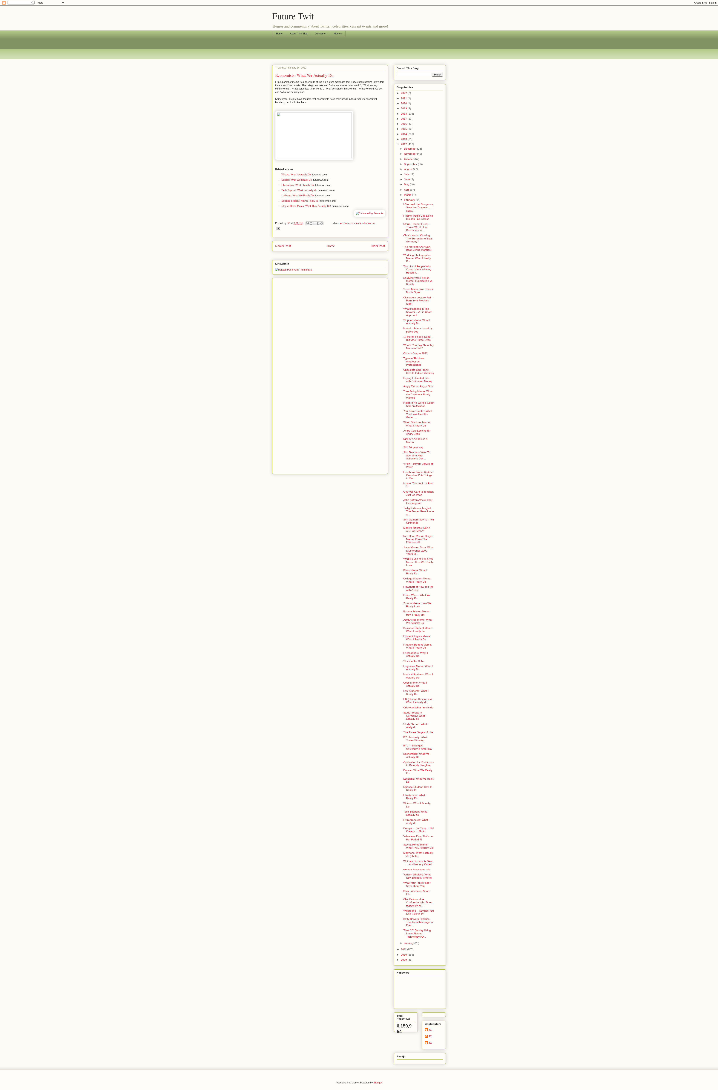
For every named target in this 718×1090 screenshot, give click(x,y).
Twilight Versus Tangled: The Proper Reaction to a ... (418, 511)
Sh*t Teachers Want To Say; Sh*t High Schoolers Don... (416, 455)
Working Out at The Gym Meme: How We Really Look (418, 562)
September (411, 164)
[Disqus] (330, 326)
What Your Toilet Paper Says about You (416, 884)
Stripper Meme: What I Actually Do (416, 322)
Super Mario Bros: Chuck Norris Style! (418, 291)
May (407, 184)
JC (430, 1029)
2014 (404, 134)
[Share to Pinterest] (321, 223)
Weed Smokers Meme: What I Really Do (416, 424)
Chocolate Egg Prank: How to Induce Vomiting (418, 371)
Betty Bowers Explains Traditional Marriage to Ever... (418, 922)
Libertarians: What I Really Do (297, 185)
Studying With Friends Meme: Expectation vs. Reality (418, 281)
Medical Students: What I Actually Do (418, 676)
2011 (404, 949)
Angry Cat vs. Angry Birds (418, 386)
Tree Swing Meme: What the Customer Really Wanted (417, 394)
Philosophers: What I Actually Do (415, 654)
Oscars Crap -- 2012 (415, 353)
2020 (404, 103)
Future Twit (293, 16)
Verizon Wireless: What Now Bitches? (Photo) (417, 876)
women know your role (416, 869)
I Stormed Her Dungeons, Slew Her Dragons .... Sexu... (418, 207)
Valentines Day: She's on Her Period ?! (418, 838)
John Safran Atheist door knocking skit (417, 501)
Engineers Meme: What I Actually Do (418, 668)
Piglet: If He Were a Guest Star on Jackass (418, 404)
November (410, 153)
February (410, 199)
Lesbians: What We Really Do (297, 195)
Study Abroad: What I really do (415, 725)
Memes (338, 33)
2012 (404, 144)
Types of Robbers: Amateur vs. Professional (414, 361)
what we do (368, 223)
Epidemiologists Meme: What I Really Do (417, 638)
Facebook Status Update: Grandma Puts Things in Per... (418, 475)
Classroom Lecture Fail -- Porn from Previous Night (418, 300)
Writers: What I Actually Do (296, 174)
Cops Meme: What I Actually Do (415, 684)
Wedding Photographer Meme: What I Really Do (417, 258)
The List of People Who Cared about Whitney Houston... (417, 269)
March (408, 194)
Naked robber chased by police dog (417, 330)
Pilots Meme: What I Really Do (415, 572)
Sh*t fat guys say (413, 447)
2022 (404, 93)
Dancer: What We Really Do (296, 179)
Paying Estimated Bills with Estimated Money (417, 380)
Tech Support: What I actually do (299, 190)
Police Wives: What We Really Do (417, 596)
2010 (404, 954)
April (407, 189)
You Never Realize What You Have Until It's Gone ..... (417, 414)
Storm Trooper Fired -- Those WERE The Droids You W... (416, 227)
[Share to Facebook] (318, 223)
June (407, 179)
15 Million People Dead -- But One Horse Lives (418, 338)
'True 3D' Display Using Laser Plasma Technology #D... (417, 933)
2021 (404, 98)
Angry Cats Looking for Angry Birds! (416, 432)
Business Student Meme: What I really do (418, 629)
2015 (404, 128)
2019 (404, 108)
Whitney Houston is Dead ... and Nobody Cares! (418, 863)
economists (346, 223)
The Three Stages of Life (418, 732)
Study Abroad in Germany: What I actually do (414, 715)
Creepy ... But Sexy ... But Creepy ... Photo (418, 830)
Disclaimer (320, 33)
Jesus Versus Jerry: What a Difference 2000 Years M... (418, 550)
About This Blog (298, 33)
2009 (404, 959)
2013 (404, 139)
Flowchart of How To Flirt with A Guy (418, 588)
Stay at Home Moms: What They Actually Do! (306, 206)
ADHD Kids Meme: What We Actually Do (417, 621)
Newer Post (283, 246)
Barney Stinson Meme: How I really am (416, 613)
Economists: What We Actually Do (416, 755)
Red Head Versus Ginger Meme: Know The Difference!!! (418, 539)
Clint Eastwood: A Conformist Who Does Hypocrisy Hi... (417, 902)
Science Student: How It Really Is (299, 200)
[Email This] (307, 223)
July (406, 174)
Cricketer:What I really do (418, 707)
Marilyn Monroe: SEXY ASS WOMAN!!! (416, 529)
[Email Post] (277, 228)
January (409, 943)
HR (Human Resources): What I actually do (417, 701)
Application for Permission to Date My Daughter (418, 763)
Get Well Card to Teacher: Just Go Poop (418, 493)
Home (279, 33)
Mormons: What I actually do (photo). (418, 854)
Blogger (378, 1082)
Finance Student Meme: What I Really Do (417, 646)
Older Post (378, 246)
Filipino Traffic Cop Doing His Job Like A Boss (418, 217)
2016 (404, 123)
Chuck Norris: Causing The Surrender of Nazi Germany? (417, 238)
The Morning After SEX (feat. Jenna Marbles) (417, 248)
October (409, 158)
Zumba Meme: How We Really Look (417, 605)
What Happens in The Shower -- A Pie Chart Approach (417, 312)
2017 (404, 118)
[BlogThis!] (311, 223)
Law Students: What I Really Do (416, 692)
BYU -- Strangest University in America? (417, 747)
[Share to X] (314, 223)
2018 (404, 113)
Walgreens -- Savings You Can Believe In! (418, 912)
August (408, 169)
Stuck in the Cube (413, 661)
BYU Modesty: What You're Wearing (415, 739)
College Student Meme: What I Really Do (417, 580)
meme (357, 223)
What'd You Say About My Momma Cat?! (418, 347)
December (410, 148)
